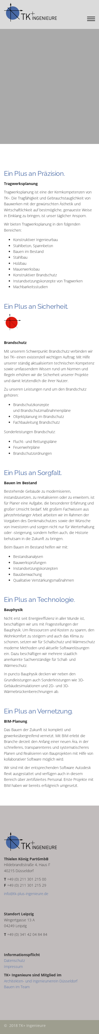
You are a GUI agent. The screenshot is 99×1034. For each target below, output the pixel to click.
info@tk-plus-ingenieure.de (26, 893)
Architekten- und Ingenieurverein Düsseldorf (40, 980)
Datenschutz (14, 960)
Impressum (13, 966)
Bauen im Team (17, 986)
